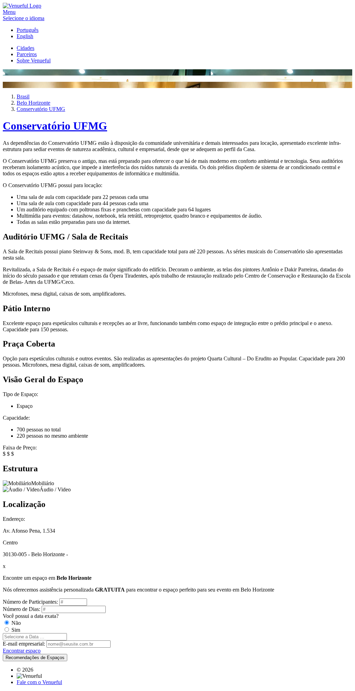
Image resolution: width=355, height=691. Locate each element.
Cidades (25, 48)
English (25, 36)
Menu (9, 12)
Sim (15, 630)
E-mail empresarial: (24, 644)
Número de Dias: (21, 609)
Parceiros (27, 54)
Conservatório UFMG (55, 126)
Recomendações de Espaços (35, 657)
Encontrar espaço (22, 651)
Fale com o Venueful (39, 682)
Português (27, 30)
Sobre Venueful (34, 60)
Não (16, 623)
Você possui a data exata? (31, 616)
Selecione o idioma (23, 18)
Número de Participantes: (30, 602)
